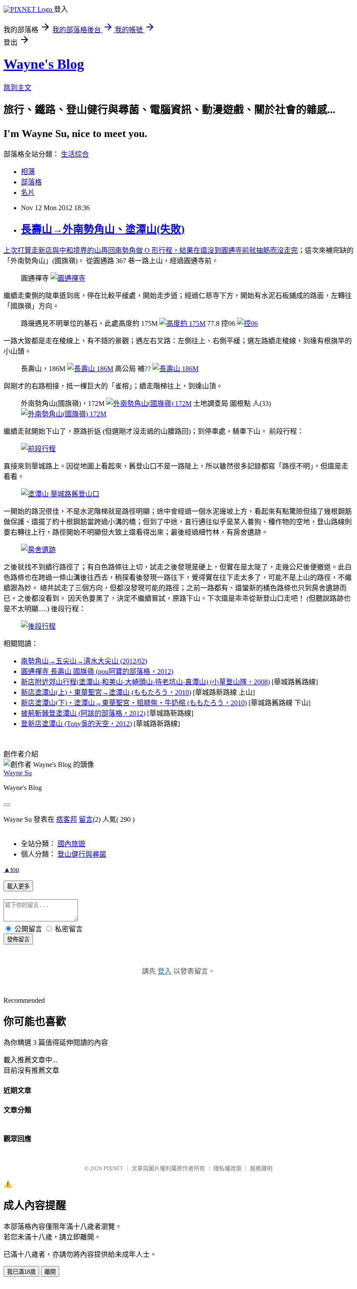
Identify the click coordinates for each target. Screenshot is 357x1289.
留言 (86, 819)
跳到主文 (17, 87)
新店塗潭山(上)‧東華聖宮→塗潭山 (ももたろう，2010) (106, 692)
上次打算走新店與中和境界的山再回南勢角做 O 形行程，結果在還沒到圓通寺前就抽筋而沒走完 (150, 250)
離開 (50, 1272)
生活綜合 (75, 154)
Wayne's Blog (43, 64)
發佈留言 (18, 939)
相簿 (28, 171)
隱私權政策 (227, 1168)
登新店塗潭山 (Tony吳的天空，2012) (76, 723)
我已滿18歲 (21, 1272)
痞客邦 (66, 819)
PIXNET (113, 1168)
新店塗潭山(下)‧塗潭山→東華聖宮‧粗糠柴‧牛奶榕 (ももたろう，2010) (134, 702)
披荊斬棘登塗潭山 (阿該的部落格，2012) (83, 713)
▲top (11, 869)
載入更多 (18, 886)
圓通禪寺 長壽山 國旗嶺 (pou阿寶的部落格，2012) (97, 671)
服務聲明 (261, 1168)
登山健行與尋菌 (81, 854)
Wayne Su (17, 773)
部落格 (31, 182)
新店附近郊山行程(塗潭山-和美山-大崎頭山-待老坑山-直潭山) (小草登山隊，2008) (145, 682)
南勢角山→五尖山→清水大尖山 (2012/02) (84, 661)
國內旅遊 (71, 843)
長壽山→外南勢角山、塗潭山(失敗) (103, 229)
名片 (28, 192)
